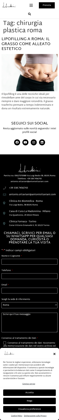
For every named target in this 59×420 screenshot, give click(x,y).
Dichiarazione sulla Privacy (35, 416)
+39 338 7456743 (34, 179)
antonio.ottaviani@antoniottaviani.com (29, 181)
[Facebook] (17, 142)
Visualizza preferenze (29, 409)
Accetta (29, 393)
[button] (54, 353)
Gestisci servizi (28, 384)
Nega (29, 401)
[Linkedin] (42, 142)
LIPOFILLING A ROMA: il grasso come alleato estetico (26, 44)
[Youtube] (25, 142)
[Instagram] (34, 142)
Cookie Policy (16, 416)
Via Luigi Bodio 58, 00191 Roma (41, 176)
